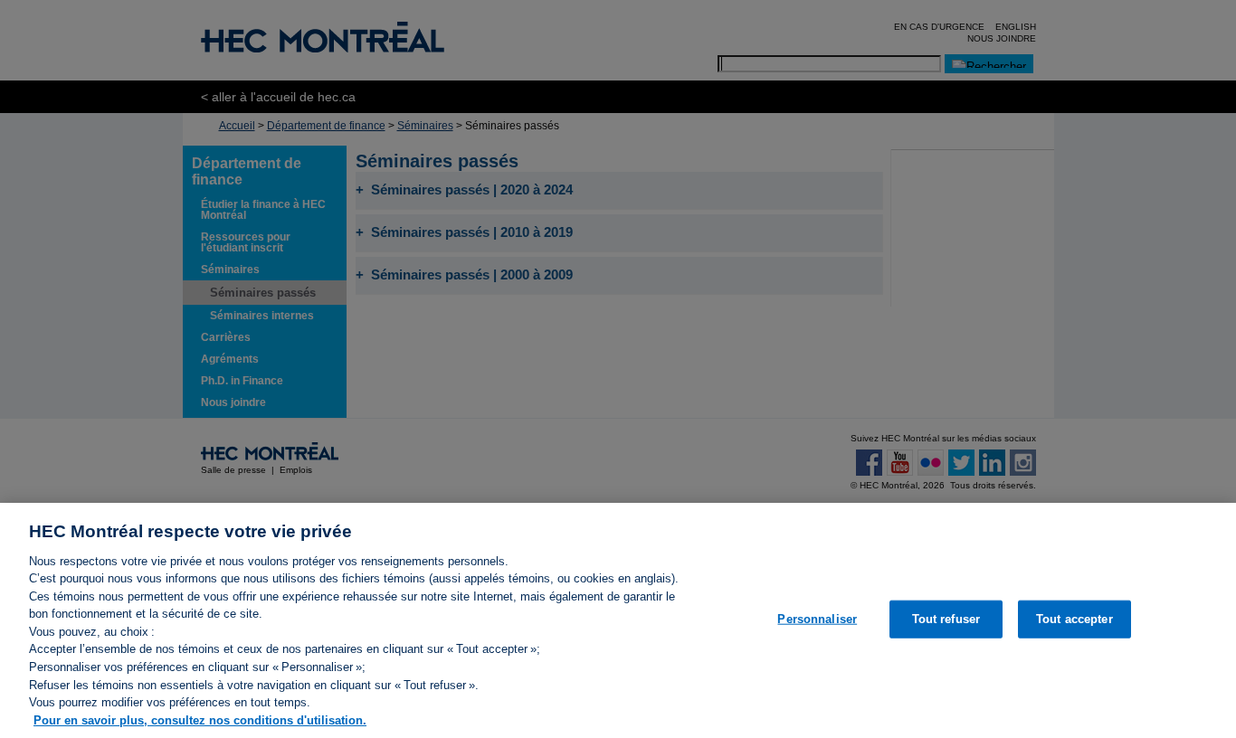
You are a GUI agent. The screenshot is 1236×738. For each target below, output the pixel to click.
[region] (618, 620)
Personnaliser (817, 619)
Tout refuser (946, 619)
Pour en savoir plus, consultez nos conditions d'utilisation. (199, 719)
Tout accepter (1074, 619)
